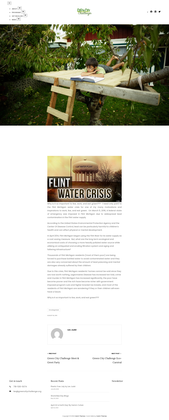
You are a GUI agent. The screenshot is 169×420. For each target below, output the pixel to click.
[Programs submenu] (23, 11)
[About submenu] (20, 8)
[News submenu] (19, 19)
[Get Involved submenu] (25, 15)
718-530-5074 (20, 386)
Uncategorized (54, 310)
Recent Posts (57, 381)
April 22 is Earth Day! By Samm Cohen (67, 405)
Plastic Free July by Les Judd (63, 386)
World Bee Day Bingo (60, 396)
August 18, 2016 (52, 315)
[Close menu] (9, 3)
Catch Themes (80, 416)
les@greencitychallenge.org (27, 391)
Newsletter (117, 381)
